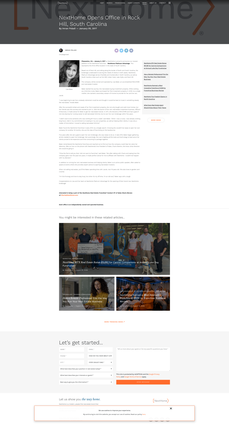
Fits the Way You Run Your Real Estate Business (156, 76)
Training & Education (81, 294)
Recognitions (77, 258)
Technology (68, 294)
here (143, 414)
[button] (116, 51)
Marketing (67, 258)
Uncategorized (64, 54)
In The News (138, 291)
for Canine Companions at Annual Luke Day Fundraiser (155, 65)
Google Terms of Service (133, 377)
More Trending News (113, 322)
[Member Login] (169, 3)
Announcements (126, 291)
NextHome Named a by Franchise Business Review (155, 88)
